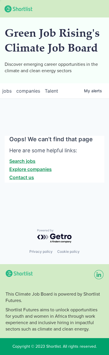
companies (28, 91)
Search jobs (22, 161)
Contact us (21, 177)
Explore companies (30, 169)
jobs (7, 91)
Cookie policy (68, 251)
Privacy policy (41, 251)
